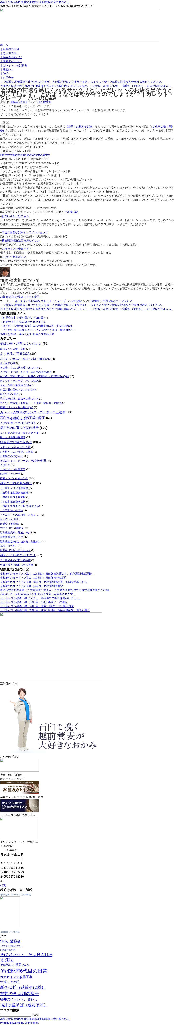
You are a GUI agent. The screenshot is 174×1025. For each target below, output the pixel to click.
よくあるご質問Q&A (27, 300)
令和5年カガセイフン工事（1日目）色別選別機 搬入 (32, 585)
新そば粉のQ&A (9, 394)
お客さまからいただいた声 (15, 447)
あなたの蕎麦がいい (14, 256)
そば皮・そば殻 (9, 519)
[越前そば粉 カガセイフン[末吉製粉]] (10, 927)
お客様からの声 (7, 950)
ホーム (4, 45)
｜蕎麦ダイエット (11, 61)
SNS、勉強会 (10, 941)
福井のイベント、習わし (18, 999)
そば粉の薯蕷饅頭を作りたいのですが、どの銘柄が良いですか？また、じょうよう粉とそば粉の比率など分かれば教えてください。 (82, 81)
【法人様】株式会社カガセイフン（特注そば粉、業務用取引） (38, 330)
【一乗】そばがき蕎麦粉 (14, 488)
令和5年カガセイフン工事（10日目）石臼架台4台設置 (33, 577)
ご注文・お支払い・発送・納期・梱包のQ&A (25, 358)
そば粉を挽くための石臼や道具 (18, 422)
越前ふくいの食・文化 (12, 348)
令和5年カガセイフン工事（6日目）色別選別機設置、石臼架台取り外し (43, 581)
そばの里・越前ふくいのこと (21, 343)
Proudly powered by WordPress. (19, 1022)
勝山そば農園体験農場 (12, 437)
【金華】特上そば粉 (11, 510)
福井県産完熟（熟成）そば (15, 532)
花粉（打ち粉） (9, 545)
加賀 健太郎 (44, 102)
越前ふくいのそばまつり (18, 555)
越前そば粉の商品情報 (16, 483)
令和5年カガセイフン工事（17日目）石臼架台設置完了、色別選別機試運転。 (47, 573)
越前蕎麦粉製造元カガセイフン (21, 240)
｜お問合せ (7, 77)
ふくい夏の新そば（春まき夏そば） (20, 432)
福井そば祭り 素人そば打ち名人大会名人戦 (27, 334)
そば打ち (5, 464)
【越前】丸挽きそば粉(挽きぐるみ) (20, 506)
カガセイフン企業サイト (17, 248)
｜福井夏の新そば (11, 57)
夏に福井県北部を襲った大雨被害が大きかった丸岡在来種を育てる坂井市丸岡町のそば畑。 (55, 590)
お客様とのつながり (11, 456)
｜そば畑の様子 (9, 53)
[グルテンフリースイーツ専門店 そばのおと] (19, 837)
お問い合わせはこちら (15, 216)
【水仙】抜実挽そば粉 (12, 501)
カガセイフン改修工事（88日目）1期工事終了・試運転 (33, 602)
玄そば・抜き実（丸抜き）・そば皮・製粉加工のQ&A (30, 403)
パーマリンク (124, 300)
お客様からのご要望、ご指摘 (16, 451)
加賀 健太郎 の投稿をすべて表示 (21, 296)
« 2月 (3, 885)
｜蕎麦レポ (7, 69)
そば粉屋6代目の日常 (24, 971)
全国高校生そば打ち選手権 (15, 560)
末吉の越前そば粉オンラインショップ (25, 232)
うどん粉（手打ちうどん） (11, 946)
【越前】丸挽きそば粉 (78, 126)
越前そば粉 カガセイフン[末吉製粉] (15, 894)
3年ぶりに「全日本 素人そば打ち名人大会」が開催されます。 (38, 594)
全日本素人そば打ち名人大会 (16, 564)
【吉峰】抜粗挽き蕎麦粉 (14, 492)
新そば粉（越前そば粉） (23, 987)
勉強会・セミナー (10, 473)
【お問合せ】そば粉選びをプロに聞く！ (24, 317)
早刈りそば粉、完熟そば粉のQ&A (19, 398)
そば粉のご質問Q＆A (102, 300)
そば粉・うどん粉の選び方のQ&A (19, 367)
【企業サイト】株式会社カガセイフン (23, 321)
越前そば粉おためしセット (15, 550)
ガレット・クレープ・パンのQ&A (61, 300)
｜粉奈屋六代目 (9, 49)
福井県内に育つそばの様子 (19, 428)
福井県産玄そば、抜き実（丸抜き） (20, 541)
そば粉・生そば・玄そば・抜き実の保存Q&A (25, 371)
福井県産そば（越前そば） (24, 1005)
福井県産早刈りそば (11, 536)
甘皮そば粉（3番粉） (12, 528)
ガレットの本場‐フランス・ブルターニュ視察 (33, 412)
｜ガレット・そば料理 (13, 65)
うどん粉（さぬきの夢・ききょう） (20, 514)
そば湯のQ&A (7, 363)
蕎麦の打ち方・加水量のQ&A (16, 407)
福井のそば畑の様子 (19, 993)
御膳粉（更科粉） (10, 523)
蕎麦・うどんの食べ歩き (14, 478)
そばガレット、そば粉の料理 (26, 955)
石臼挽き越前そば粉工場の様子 (22, 418)
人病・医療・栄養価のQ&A (15, 385)
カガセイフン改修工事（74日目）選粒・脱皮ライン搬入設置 (37, 606)
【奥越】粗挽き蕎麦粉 (12, 497)
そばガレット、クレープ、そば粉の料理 (23, 460)
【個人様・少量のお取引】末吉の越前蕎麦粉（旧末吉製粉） (36, 325)
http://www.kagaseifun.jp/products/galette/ (25, 155)
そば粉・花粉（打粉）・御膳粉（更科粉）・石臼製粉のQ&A (34, 376)
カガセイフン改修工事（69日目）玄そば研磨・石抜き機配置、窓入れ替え (45, 610)
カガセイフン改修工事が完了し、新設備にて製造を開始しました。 (41, 598)
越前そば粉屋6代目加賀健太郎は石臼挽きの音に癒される (34, 2)
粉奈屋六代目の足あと (16, 442)
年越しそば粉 (9, 982)
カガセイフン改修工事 (12, 469)
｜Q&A (4, 73)
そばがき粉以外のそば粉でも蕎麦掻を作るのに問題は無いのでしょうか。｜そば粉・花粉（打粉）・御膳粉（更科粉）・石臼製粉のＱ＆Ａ (86, 85)
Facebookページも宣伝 (10, 932)
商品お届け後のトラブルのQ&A (18, 389)
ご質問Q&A (71, 212)
